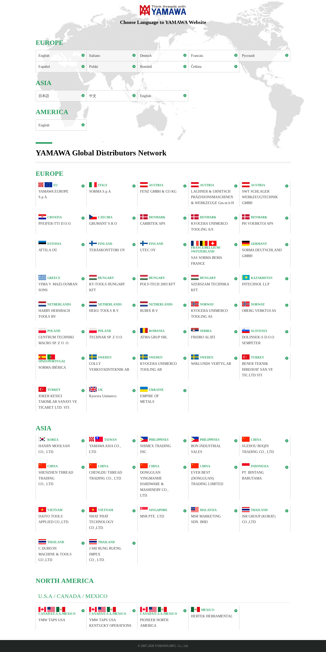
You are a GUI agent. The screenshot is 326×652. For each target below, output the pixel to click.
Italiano (94, 56)
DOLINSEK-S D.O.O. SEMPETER (258, 337)
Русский (248, 56)
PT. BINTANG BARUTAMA (255, 472)
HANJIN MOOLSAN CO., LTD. (54, 446)
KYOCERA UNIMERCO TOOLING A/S (209, 223)
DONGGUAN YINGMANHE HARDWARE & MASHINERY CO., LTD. (154, 481)
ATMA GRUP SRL (154, 334)
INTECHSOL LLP (257, 281)
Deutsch (146, 56)
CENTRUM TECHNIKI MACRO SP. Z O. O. (56, 337)
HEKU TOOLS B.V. (105, 308)
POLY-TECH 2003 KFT (157, 281)
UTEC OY (151, 247)
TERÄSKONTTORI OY (107, 247)
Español (44, 66)
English (43, 56)
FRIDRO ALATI (203, 334)
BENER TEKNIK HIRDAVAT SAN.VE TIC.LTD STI (257, 366)
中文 (92, 96)
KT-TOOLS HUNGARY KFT (107, 284)
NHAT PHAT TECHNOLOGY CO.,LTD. (101, 519)
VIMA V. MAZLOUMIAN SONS (57, 284)
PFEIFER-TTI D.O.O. (55, 221)
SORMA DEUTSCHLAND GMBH (262, 250)
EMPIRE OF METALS (152, 396)
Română (146, 66)
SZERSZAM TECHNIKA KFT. (210, 284)
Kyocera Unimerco (102, 393)
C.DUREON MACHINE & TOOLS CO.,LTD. (55, 551)
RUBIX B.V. (156, 308)
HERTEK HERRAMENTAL (212, 613)
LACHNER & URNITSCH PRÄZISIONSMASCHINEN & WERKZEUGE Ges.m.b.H (212, 194)
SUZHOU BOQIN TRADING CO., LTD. (258, 446)
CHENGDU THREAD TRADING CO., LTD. (105, 472)
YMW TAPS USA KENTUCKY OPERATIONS (110, 620)
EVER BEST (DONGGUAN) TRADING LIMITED (207, 475)
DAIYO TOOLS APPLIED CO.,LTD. (53, 516)
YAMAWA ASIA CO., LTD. (105, 446)
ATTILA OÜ (49, 247)
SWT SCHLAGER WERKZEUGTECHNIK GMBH (260, 194)
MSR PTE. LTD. (153, 513)
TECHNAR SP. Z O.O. (106, 334)
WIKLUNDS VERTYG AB (211, 361)
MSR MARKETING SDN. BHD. (206, 516)
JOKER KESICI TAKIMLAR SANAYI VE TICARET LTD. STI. (57, 398)
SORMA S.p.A (100, 188)
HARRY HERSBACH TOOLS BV (54, 310)
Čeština (196, 66)
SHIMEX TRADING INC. (155, 446)
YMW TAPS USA (56, 617)
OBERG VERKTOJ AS (259, 308)
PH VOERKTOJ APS (257, 221)
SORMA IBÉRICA (52, 364)
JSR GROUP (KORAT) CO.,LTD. (259, 516)
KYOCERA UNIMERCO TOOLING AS (209, 310)
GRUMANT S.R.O (103, 221)
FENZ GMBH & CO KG (158, 188)
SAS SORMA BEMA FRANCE (206, 255)
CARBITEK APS (152, 221)
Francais (197, 56)
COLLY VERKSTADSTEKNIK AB (109, 363)
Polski (93, 66)
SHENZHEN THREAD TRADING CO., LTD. (55, 475)
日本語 (43, 96)
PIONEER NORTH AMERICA (158, 620)
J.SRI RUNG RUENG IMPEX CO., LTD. (105, 551)
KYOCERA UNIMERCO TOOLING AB (158, 363)
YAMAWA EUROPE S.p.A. (53, 191)
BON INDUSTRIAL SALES (206, 446)
